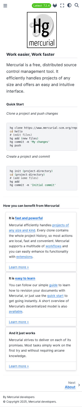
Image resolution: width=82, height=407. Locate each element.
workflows (53, 246)
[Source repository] (55, 5)
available (15, 311)
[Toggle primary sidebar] (5, 6)
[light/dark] (69, 5)
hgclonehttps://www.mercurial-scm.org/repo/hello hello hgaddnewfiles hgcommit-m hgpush (43, 136)
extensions (24, 257)
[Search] (76, 5)
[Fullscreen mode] (62, 5)
